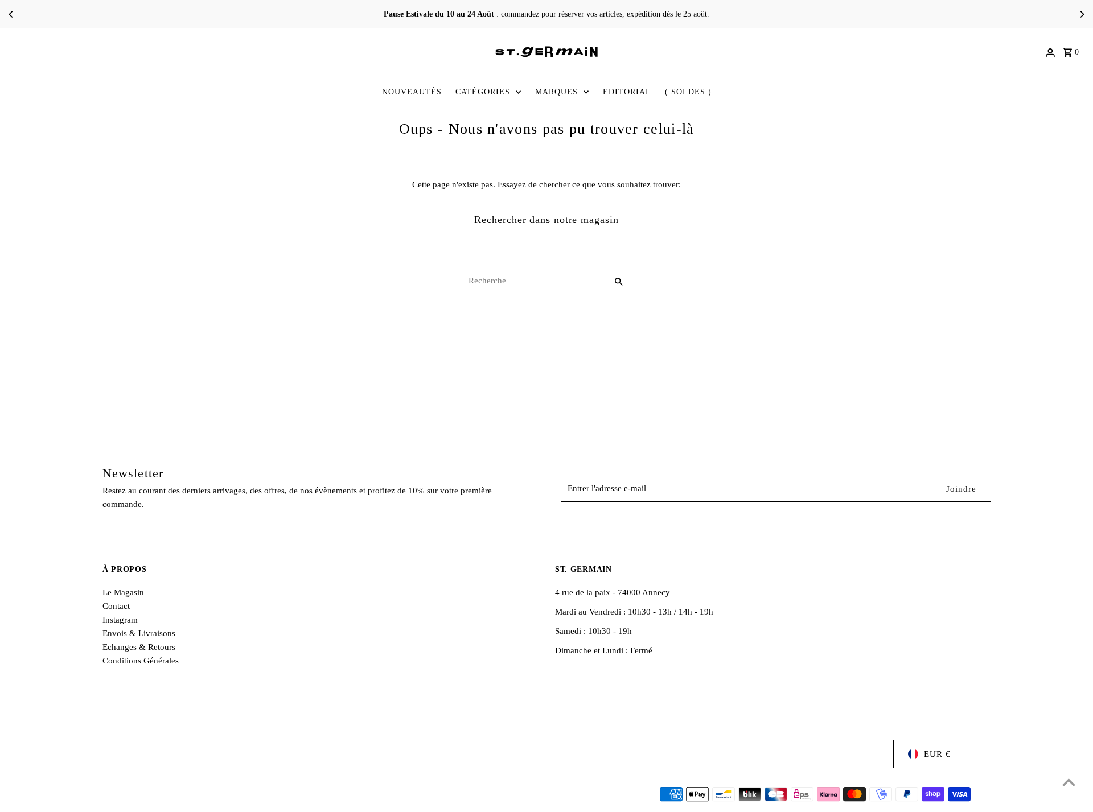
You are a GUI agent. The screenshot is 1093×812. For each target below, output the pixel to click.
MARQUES (556, 92)
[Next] (1081, 14)
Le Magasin (123, 592)
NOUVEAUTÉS (412, 92)
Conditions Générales (140, 660)
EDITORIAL (627, 92)
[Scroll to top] (1069, 782)
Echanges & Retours (138, 647)
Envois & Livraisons (138, 633)
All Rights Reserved (245, 794)
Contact (116, 606)
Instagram (120, 619)
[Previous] (11, 14)
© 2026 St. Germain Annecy (154, 794)
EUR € (937, 754)
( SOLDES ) (688, 92)
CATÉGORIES (482, 92)
